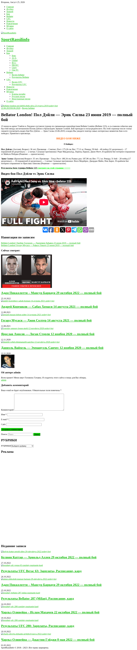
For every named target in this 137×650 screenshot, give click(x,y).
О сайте (10, 28)
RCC (14, 63)
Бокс (14, 55)
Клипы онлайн (18, 94)
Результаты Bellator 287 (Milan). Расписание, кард (37, 598)
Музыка (10, 26)
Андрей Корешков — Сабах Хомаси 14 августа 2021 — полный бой (49, 306)
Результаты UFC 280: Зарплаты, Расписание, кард (37, 626)
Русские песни (18, 96)
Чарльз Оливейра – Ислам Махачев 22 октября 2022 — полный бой (50, 612)
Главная (10, 7)
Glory (14, 67)
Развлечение (12, 23)
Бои (8, 14)
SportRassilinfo (15, 39)
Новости (10, 21)
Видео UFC (17, 82)
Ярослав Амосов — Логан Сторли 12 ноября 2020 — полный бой (47, 334)
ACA (14, 58)
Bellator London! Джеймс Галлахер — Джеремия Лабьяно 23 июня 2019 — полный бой (40, 243)
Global (15, 60)
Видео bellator (18, 75)
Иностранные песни (21, 99)
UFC (8, 19)
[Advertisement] (21, 501)
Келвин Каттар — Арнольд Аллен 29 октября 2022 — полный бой (48, 557)
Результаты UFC (19, 84)
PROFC (15, 65)
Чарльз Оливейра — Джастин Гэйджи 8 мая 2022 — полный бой (48, 639)
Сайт (3, 424)
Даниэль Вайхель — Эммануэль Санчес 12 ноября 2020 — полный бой (52, 347)
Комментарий (7, 410)
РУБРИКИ (6, 446)
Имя (4, 414)
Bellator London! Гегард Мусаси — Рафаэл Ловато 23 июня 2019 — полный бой (37, 245)
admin (3, 380)
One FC (15, 70)
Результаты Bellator (20, 77)
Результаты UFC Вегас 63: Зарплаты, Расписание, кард (41, 571)
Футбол (9, 9)
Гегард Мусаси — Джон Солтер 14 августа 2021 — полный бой (46, 320)
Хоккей (9, 11)
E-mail (4, 419)
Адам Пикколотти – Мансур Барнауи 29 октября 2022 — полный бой (51, 293)
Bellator (9, 16)
